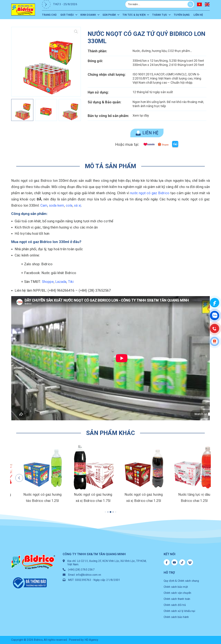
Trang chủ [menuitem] (49, 14)
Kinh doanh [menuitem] (88, 14)
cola (69, 205)
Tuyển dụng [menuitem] (182, 14)
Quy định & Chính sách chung (181, 580)
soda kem (56, 205)
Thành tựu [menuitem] (159, 14)
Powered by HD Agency (83, 639)
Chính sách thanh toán (177, 599)
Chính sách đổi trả (175, 605)
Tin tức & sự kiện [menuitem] (134, 14)
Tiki (71, 282)
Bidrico (38, 639)
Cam (43, 205)
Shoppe (48, 282)
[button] (75, 62)
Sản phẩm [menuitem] (109, 14)
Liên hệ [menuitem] (198, 14)
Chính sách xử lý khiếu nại (179, 611)
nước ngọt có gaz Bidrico (149, 193)
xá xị (77, 205)
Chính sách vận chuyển (177, 593)
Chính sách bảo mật (176, 586)
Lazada (60, 282)
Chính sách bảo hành (176, 617)
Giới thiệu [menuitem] (67, 14)
